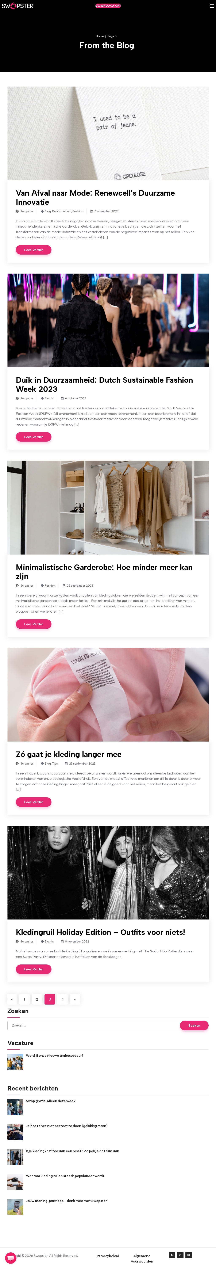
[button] (10, 1258)
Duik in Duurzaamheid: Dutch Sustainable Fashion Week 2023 (104, 384)
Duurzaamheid (61, 211)
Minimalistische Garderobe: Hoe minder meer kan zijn (104, 572)
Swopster (27, 211)
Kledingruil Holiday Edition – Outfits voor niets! (100, 932)
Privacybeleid (108, 1255)
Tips (55, 763)
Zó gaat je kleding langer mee (69, 754)
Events (49, 398)
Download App (108, 6)
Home (100, 36)
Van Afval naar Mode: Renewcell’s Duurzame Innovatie (95, 197)
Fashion (78, 211)
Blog (48, 211)
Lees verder (33, 250)
